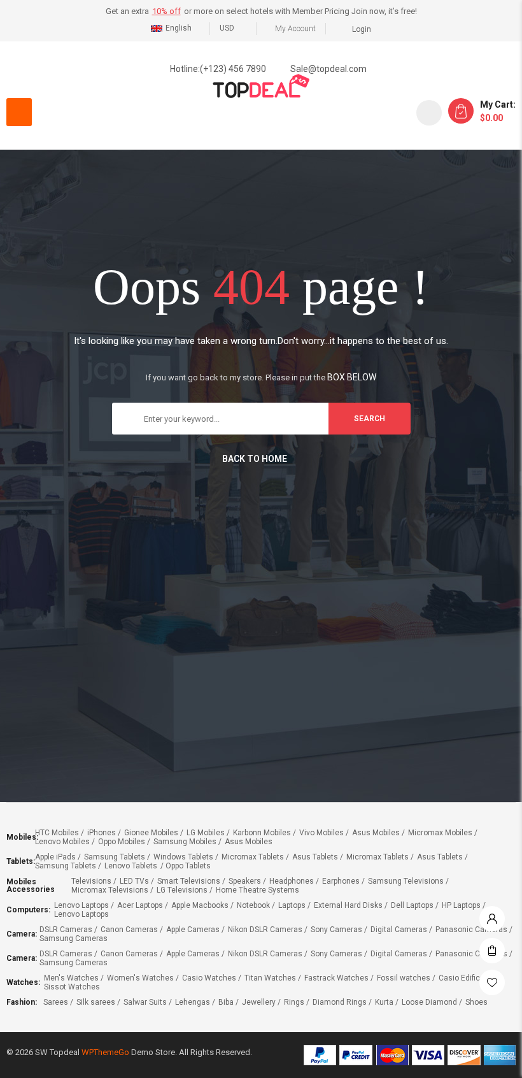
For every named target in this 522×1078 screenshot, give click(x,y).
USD (227, 28)
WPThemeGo (105, 1052)
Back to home (254, 459)
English (179, 28)
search (369, 418)
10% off (166, 11)
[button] (19, 112)
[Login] (492, 915)
